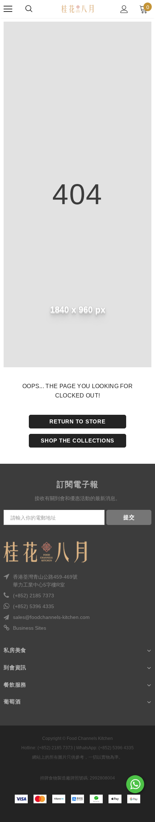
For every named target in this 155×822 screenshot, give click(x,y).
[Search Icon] (28, 9)
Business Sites (29, 628)
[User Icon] (124, 9)
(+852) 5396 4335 (33, 606)
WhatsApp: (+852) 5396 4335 (105, 747)
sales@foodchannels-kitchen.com (51, 617)
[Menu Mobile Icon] (8, 9)
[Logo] (77, 8)
